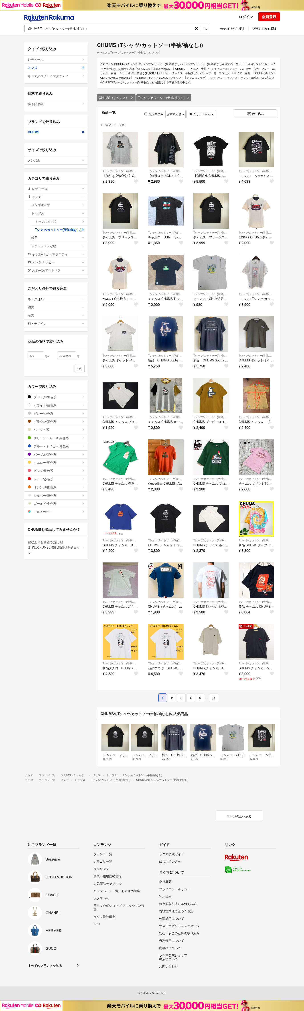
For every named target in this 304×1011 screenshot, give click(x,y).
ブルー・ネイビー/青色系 (51, 446)
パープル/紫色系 (44, 454)
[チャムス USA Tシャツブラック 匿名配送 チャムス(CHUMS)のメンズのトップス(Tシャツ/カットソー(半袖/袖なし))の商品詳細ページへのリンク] (166, 211)
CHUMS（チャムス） (114, 97)
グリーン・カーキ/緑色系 (51, 438)
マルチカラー (42, 511)
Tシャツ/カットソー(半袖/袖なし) (161, 97)
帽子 (34, 237)
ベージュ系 (41, 429)
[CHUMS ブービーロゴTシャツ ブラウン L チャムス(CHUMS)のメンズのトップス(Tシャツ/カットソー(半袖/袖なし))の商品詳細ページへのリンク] (211, 396)
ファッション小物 (43, 246)
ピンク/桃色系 (43, 470)
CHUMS (33, 132)
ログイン (246, 16)
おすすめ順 (174, 114)
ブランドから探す (264, 28)
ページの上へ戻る (239, 816)
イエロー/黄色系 (44, 462)
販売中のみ (156, 114)
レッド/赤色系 (43, 479)
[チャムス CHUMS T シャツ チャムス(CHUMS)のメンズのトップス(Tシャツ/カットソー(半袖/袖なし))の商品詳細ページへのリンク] (166, 272)
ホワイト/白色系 (44, 405)
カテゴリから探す (232, 28)
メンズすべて (40, 205)
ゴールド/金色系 (44, 503)
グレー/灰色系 (43, 413)
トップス (37, 213)
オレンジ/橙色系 (44, 487)
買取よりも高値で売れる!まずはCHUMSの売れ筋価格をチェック (54, 547)
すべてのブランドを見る (45, 965)
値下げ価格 (35, 104)
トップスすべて (46, 221)
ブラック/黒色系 (44, 397)
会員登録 (269, 16)
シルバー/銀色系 (44, 495)
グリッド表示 (201, 114)
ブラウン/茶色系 (44, 421)
